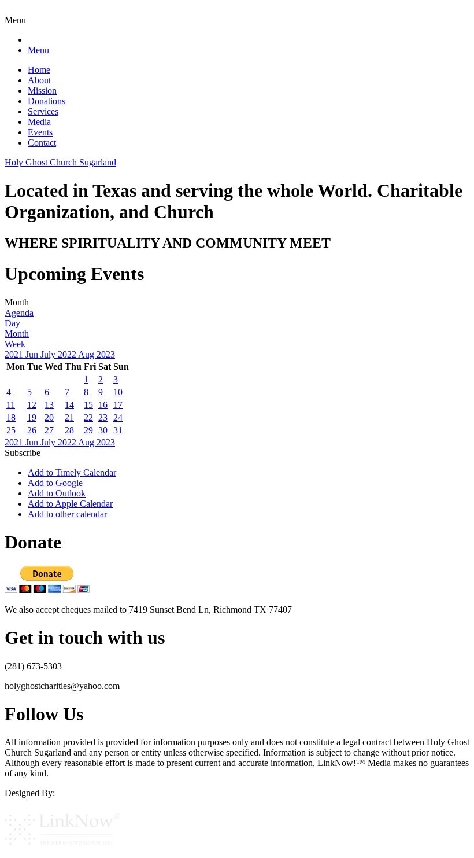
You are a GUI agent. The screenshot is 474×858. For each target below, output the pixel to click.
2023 (106, 354)
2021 (15, 354)
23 (103, 417)
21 (69, 417)
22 (88, 417)
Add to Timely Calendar (72, 472)
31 (118, 430)
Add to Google (55, 483)
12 (31, 405)
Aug (87, 354)
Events (40, 132)
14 (69, 405)
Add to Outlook (57, 493)
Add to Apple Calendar (70, 504)
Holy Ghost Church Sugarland (60, 162)
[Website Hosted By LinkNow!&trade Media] (62, 848)
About (39, 80)
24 (118, 417)
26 (31, 430)
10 (118, 392)
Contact (42, 143)
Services (43, 111)
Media (39, 122)
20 (49, 417)
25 (11, 430)
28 (69, 430)
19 (31, 417)
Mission (42, 90)
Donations (46, 101)
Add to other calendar (67, 514)
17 (118, 405)
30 (103, 430)
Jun (32, 354)
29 (88, 430)
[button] (22, 453)
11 (10, 405)
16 (103, 405)
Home (39, 70)
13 (49, 405)
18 (11, 417)
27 (49, 430)
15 (88, 405)
